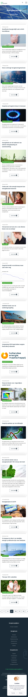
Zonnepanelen (14, 655)
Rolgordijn (9, 400)
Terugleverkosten (6, 83)
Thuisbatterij (14, 662)
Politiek (11, 323)
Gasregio (14, 634)
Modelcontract (14, 641)
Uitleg (6, 244)
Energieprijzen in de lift (9, 502)
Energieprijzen (10, 46)
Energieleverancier (6, 361)
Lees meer (13, 56)
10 (15, 611)
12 (23, 611)
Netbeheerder (14, 636)
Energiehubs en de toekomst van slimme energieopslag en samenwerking (12, 145)
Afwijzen (21, 693)
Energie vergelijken (14, 626)
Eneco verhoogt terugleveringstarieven (13, 68)
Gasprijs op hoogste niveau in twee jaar (14, 106)
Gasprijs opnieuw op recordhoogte (12, 423)
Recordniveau (8, 282)
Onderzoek (11, 204)
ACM (11, 361)
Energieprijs (5, 517)
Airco (4, 244)
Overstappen (8, 438)
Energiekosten (5, 204)
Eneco (11, 83)
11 (19, 611)
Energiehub (5, 162)
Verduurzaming (9, 592)
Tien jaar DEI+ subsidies (9, 577)
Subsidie (4, 592)
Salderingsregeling (6, 323)
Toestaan (13, 693)
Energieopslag (10, 162)
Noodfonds (5, 46)
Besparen (4, 400)
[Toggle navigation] (26, 3)
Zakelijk (4, 555)
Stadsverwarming (14, 639)
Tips (10, 477)
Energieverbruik (6, 477)
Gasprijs (4, 121)
